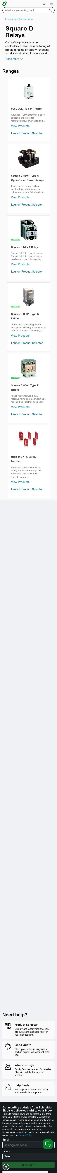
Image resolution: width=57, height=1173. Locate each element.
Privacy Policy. (26, 1135)
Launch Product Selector (27, 133)
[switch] (6, 1166)
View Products (20, 126)
